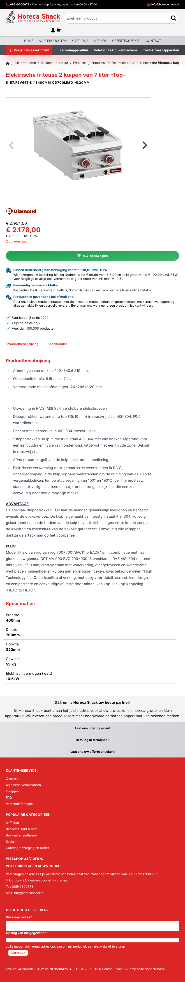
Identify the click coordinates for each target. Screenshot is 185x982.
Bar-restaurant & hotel (22, 829)
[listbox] (78, 145)
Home (28, 41)
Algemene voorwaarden (23, 785)
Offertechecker (126, 41)
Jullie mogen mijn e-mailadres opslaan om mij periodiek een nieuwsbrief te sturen (65, 946)
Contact (153, 41)
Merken (100, 41)
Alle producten (53, 41)
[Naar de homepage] (33, 17)
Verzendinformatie (19, 804)
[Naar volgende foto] (139, 145)
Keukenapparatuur (74, 50)
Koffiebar (12, 823)
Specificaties (57, 344)
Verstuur (18, 953)
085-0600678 (19, 4)
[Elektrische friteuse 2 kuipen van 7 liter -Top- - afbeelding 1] (78, 145)
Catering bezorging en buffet (27, 848)
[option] (78, 145)
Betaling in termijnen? (92, 740)
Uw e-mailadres (19, 917)
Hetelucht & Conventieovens (116, 50)
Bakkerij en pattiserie (21, 835)
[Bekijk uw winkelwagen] (58, 30)
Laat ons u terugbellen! (92, 728)
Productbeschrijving (23, 344)
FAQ (9, 797)
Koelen (11, 841)
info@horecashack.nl (165, 4)
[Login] (53, 30)
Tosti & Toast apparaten (161, 50)
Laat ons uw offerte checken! (92, 751)
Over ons (80, 41)
